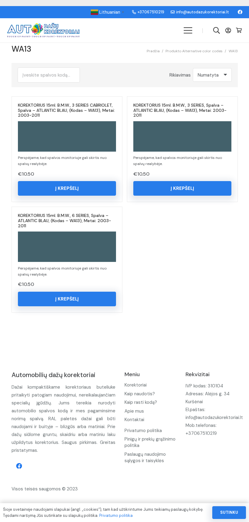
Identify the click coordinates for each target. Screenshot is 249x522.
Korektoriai (135, 385)
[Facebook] (239, 12)
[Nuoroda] (43, 30)
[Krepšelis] (238, 30)
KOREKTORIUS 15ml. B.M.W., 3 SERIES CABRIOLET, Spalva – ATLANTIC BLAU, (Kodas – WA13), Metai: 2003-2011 (66, 110)
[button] (67, 188)
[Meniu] (188, 30)
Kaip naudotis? (139, 394)
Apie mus (134, 411)
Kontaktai (134, 420)
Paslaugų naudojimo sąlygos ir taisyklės (145, 457)
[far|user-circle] (229, 30)
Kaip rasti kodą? (140, 402)
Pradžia (153, 51)
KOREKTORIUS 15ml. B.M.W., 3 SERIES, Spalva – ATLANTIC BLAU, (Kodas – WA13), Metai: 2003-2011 (180, 110)
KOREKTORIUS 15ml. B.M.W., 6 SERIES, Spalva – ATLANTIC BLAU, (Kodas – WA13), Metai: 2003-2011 (64, 220)
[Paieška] (216, 30)
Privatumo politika (143, 431)
